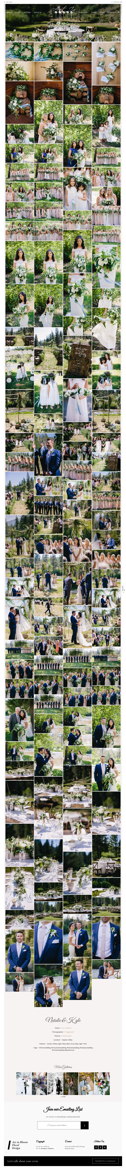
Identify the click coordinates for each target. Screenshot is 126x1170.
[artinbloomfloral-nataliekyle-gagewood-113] (19, 802)
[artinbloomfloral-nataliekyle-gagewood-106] (48, 755)
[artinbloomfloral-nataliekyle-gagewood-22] (106, 176)
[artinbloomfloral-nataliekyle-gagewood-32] (106, 235)
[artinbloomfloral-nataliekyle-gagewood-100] (48, 704)
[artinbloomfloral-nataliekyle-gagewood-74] (48, 544)
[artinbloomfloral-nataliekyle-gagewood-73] (106, 539)
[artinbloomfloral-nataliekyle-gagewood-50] (77, 400)
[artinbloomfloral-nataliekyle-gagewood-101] (19, 720)
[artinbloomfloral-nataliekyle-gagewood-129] (106, 938)
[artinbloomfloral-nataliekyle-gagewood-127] (19, 919)
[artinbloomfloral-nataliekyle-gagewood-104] (48, 723)
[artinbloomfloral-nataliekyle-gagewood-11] (48, 122)
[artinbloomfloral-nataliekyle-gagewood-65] (77, 489)
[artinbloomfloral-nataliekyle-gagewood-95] (77, 677)
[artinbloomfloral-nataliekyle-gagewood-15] (77, 145)
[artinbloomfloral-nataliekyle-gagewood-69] (106, 520)
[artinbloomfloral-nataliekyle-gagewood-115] (48, 817)
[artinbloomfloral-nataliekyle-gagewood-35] (48, 262)
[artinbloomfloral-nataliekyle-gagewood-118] (106, 856)
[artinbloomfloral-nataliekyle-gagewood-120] (77, 873)
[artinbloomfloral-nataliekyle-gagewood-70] (19, 536)
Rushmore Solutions (47, 1148)
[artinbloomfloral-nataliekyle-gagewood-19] (19, 172)
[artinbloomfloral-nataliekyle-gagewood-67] (48, 505)
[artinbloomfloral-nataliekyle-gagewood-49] (48, 392)
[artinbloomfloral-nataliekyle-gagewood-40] (106, 297)
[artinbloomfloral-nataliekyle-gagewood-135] (19, 982)
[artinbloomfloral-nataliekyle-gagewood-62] (19, 493)
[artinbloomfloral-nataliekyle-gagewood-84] (77, 627)
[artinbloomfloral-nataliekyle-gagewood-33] (77, 251)
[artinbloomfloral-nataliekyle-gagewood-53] (48, 423)
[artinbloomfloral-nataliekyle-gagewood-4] (106, 63)
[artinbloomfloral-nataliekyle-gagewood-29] (77, 220)
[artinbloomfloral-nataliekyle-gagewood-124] (77, 904)
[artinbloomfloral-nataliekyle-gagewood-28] (106, 215)
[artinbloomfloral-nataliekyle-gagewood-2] (48, 51)
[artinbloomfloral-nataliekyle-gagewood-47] (106, 360)
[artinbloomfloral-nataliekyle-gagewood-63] (106, 481)
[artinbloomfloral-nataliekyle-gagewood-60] (106, 461)
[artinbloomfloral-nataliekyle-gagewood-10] (106, 94)
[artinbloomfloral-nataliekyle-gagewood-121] (19, 888)
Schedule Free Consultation (105, 1161)
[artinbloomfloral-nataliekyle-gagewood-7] (77, 83)
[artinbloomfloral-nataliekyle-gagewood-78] (77, 583)
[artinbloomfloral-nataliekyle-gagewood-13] (106, 126)
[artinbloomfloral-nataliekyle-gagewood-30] (19, 231)
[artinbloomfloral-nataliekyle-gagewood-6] (48, 71)
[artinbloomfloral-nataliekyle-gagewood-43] (19, 336)
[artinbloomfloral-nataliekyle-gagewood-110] (19, 770)
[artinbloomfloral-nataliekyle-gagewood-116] (77, 829)
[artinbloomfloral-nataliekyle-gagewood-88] (48, 645)
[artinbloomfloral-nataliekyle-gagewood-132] (77, 978)
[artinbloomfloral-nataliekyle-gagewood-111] (77, 786)
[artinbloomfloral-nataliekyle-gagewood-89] (19, 649)
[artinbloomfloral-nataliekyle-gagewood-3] (77, 51)
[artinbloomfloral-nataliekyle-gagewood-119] (48, 860)
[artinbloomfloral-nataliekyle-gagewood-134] (48, 985)
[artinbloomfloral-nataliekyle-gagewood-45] (77, 357)
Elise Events (67, 1036)
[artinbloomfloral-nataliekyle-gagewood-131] (19, 950)
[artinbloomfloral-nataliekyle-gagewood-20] (48, 172)
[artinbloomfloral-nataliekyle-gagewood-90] (106, 656)
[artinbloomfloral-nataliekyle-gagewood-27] (48, 211)
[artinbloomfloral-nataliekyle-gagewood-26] (19, 211)
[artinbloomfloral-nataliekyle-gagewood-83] (48, 606)
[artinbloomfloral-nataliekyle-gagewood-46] (19, 368)
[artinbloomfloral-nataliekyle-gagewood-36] (106, 266)
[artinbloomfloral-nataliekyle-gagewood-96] (48, 684)
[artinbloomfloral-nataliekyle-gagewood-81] (106, 598)
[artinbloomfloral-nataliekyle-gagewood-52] (106, 411)
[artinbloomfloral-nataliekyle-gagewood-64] (48, 485)
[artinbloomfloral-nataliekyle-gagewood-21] (77, 188)
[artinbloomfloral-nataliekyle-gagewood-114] (106, 813)
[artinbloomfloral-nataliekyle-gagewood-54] (77, 431)
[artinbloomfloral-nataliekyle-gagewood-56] (106, 442)
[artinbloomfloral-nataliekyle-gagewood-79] (106, 578)
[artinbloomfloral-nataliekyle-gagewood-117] (19, 845)
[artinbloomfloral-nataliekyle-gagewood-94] (106, 675)
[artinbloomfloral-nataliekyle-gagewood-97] (19, 688)
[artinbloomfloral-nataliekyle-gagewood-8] (19, 102)
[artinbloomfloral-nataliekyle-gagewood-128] (77, 935)
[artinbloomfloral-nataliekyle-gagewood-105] (77, 735)
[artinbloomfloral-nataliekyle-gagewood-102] (106, 726)
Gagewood (69, 1032)
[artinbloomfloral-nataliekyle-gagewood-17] (48, 153)
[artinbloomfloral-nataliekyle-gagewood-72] (77, 540)
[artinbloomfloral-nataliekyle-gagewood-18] (106, 157)
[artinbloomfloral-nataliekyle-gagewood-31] (48, 231)
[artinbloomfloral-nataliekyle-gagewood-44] (48, 349)
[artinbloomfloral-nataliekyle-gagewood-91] (77, 658)
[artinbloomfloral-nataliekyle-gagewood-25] (106, 196)
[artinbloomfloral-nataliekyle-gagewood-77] (19, 567)
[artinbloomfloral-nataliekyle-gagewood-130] (48, 942)
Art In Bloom (66, 1028)
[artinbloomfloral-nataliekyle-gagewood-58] (77, 450)
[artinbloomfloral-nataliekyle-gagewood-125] (106, 906)
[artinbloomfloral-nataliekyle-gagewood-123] (48, 891)
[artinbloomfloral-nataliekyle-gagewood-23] (19, 192)
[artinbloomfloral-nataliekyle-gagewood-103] (77, 716)
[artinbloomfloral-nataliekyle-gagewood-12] (77, 114)
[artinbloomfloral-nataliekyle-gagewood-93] (19, 669)
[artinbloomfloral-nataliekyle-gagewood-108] (77, 755)
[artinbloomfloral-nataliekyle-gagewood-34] (19, 262)
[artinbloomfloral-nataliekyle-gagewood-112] (48, 786)
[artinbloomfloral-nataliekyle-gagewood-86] (48, 626)
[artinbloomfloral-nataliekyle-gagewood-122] (106, 887)
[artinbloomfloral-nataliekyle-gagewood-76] (48, 575)
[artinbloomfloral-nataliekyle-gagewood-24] (48, 192)
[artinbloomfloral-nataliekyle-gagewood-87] (106, 636)
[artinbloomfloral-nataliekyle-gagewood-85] (106, 617)
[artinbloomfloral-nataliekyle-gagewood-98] (106, 695)
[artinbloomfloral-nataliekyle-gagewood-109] (106, 769)
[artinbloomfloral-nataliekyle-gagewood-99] (77, 697)
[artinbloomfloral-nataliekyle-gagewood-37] (77, 294)
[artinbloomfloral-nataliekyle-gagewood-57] (48, 454)
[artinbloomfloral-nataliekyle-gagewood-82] (19, 618)
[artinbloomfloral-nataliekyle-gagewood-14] (19, 133)
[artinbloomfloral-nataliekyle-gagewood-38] (19, 305)
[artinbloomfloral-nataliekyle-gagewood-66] (106, 500)
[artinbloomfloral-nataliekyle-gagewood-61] (77, 470)
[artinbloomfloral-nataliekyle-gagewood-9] (48, 90)
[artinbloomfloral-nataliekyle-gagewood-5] (19, 71)
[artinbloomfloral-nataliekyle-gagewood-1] (19, 51)
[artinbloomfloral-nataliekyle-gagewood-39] (48, 305)
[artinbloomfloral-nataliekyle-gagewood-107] (19, 751)
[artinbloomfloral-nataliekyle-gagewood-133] (106, 969)
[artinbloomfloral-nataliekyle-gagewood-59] (19, 461)
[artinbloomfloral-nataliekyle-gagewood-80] (19, 587)
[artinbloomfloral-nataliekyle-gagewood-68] (77, 509)
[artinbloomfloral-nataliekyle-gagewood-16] (19, 153)
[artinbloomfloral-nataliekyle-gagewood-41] (106, 329)
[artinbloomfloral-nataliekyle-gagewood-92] (48, 665)
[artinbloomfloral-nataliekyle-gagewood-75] (106, 559)
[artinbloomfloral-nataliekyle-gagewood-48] (106, 379)
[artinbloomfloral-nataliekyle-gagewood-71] (48, 524)
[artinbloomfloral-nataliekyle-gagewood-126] (48, 911)
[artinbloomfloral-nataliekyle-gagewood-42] (77, 325)
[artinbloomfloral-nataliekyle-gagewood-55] (19, 442)
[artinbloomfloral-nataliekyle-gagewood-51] (19, 411)
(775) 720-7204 (69, 1148)
